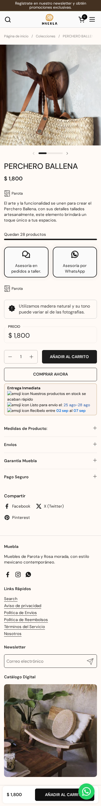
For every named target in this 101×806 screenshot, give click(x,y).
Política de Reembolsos (26, 619)
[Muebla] (50, 19)
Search (11, 598)
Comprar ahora (50, 374)
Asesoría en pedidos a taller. (26, 268)
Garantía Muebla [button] (20, 460)
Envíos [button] (10, 444)
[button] (7, 19)
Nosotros (13, 633)
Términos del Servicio (24, 626)
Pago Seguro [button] (16, 477)
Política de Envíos (20, 612)
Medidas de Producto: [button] (25, 428)
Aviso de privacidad (22, 605)
